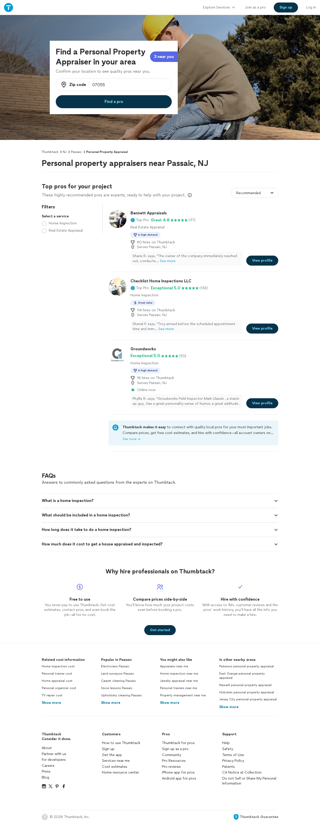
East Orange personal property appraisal (242, 676)
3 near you (164, 56)
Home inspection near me (179, 673)
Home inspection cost (58, 666)
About (47, 748)
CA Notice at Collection (242, 772)
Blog (45, 777)
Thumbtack (50, 152)
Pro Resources (174, 761)
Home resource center (120, 772)
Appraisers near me (174, 666)
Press (46, 771)
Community (171, 755)
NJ (64, 152)
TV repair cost (52, 695)
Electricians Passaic (115, 666)
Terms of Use (233, 755)
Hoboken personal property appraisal (246, 692)
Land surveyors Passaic (117, 673)
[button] (139, 220)
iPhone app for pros (178, 772)
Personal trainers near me (178, 688)
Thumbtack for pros (178, 743)
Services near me (116, 761)
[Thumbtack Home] (8, 7)
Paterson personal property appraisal (246, 666)
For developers (54, 760)
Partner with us (54, 754)
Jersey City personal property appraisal (248, 699)
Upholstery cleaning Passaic (121, 695)
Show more (51, 703)
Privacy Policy (233, 761)
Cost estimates (114, 767)
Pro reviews (171, 767)
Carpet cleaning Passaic (118, 681)
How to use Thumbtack (121, 743)
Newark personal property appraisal (245, 685)
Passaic (76, 152)
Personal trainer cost (57, 673)
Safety (227, 749)
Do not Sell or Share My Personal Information (249, 781)
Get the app (112, 755)
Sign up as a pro (175, 749)
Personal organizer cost (59, 688)
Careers (48, 766)
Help (226, 743)
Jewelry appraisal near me (179, 681)
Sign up (108, 749)
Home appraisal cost (57, 681)
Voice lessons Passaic (116, 688)
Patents (228, 767)
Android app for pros (179, 778)
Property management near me (183, 695)
